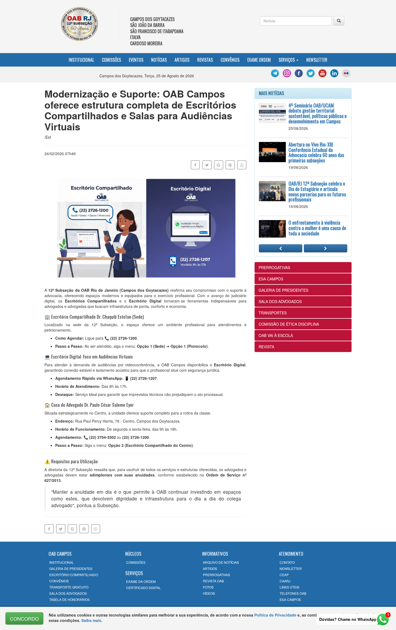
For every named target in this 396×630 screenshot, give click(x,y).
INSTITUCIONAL (61, 562)
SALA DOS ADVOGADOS (280, 301)
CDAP (284, 574)
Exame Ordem (259, 60)
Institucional (81, 60)
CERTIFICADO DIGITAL (143, 587)
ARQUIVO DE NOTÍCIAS (221, 562)
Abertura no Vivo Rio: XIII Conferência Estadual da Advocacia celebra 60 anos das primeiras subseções (316, 152)
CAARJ (285, 581)
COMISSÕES (135, 562)
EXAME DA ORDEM (141, 581)
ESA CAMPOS (271, 278)
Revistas (205, 60)
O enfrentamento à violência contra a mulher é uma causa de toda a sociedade (317, 228)
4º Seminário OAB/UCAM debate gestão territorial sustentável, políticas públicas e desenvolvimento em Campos (318, 113)
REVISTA (266, 346)
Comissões (111, 60)
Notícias (159, 60)
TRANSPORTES (273, 312)
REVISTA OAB (213, 581)
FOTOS (208, 587)
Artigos (182, 60)
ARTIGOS (210, 568)
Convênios (230, 60)
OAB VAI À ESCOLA (276, 335)
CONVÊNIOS (59, 581)
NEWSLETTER (291, 568)
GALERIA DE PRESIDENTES (283, 290)
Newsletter (316, 60)
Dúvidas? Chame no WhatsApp (348, 619)
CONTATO (287, 562)
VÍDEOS (209, 593)
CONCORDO (24, 618)
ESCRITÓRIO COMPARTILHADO (73, 574)
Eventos (136, 60)
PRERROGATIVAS (274, 267)
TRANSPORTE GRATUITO (68, 587)
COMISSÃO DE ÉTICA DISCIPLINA (289, 324)
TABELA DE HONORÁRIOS (69, 599)
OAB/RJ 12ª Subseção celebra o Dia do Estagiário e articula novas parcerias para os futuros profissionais (317, 191)
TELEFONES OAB (293, 593)
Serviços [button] (287, 60)
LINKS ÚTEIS (289, 587)
